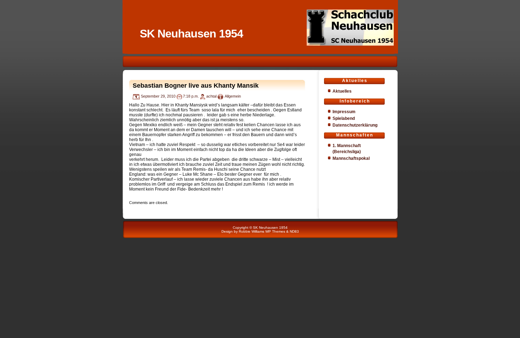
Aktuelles (342, 91)
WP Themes (275, 231)
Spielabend (344, 118)
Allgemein (233, 96)
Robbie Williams (251, 231)
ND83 (294, 231)
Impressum (344, 111)
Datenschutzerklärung (355, 125)
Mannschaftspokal (351, 158)
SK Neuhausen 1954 (191, 33)
